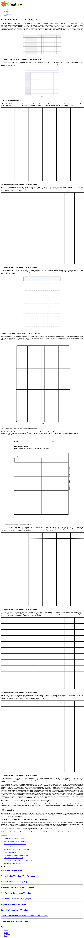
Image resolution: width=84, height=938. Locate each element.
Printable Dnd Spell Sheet (11, 870)
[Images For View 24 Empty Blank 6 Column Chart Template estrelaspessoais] (42, 384)
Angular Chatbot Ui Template (13, 904)
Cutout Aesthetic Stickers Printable (15, 921)
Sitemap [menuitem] (6, 15)
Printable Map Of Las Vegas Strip (12, 863)
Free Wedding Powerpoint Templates (16, 893)
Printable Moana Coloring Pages (14, 882)
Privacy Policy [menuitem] (7, 14)
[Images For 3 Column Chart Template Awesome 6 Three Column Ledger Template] (42, 303)
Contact (6, 930)
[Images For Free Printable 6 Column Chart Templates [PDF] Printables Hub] (42, 144)
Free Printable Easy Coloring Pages (16, 899)
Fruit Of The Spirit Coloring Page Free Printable (16, 849)
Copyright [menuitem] (6, 11)
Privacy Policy (7, 934)
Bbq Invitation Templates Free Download (18, 876)
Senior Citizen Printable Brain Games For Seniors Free (24, 916)
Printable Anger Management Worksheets (14, 838)
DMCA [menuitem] (6, 12)
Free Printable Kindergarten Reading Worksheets (16, 855)
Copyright (6, 931)
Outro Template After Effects (11, 852)
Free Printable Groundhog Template (13, 846)
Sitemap (6, 936)
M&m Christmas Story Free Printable (13, 858)
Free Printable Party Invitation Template (18, 887)
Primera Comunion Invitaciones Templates (15, 844)
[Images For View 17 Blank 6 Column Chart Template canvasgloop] (42, 479)
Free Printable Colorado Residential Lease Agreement (18, 860)
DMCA (6, 933)
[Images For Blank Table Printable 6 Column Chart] (42, 83)
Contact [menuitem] (6, 9)
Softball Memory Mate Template (14, 910)
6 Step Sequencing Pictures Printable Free (15, 841)
